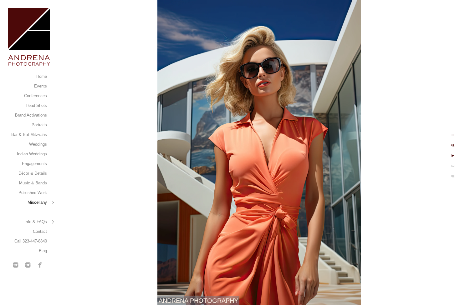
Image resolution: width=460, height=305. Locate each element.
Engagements (34, 163)
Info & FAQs (35, 221)
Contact (40, 231)
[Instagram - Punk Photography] (28, 265)
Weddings (38, 144)
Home (41, 76)
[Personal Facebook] (40, 265)
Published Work (32, 192)
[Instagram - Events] (15, 265)
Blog (43, 250)
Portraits (39, 124)
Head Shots (36, 105)
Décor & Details (32, 173)
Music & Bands (33, 183)
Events (40, 86)
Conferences (35, 95)
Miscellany (37, 202)
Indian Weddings (32, 154)
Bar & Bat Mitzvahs (29, 134)
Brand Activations (31, 115)
